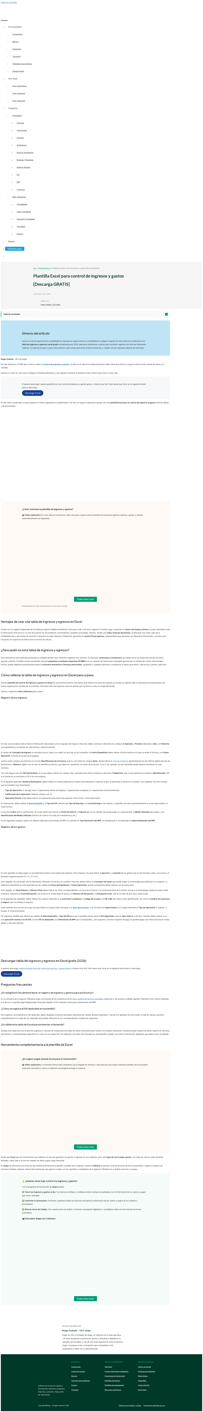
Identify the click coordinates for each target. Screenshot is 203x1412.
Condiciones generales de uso (154, 1405)
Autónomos (21, 145)
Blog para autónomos (113, 1390)
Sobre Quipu (142, 1376)
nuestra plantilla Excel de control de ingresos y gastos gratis (44, 968)
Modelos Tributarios (25, 160)
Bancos (15, 42)
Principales (17, 116)
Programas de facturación (115, 1376)
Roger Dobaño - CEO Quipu (50, 304)
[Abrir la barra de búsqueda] (4, 14)
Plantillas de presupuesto (114, 1385)
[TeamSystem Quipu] (18, 9)
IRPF (18, 182)
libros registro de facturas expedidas (88, 999)
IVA (18, 175)
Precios (11, 241)
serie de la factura (120, 761)
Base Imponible (36, 803)
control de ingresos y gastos (56, 364)
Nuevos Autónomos (25, 153)
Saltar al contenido (9, 2)
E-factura (21, 190)
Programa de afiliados (146, 1371)
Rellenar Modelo (23, 167)
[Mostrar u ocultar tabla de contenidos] (166, 314)
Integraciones (18, 71)
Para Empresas (18, 93)
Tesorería (16, 56)
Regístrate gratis (15, 249)
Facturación (17, 34)
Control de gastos (78, 1371)
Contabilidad (22, 204)
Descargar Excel (32, 393)
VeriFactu (108, 1367)
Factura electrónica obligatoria (116, 1371)
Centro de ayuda (144, 1367)
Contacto (74, 1390)
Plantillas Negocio (44, 268)
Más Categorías (19, 197)
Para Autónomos (19, 86)
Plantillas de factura (112, 1381)
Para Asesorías (18, 101)
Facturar (20, 138)
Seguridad (142, 1381)
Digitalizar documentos (22, 64)
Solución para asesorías (80, 1381)
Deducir (20, 234)
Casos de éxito (143, 1385)
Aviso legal (142, 1390)
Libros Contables (24, 212)
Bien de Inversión (81, 908)
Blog (34, 268)
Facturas (20, 123)
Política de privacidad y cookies (130, 1405)
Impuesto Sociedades (26, 219)
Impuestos (16, 49)
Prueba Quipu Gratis (85, 599)
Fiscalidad (21, 227)
